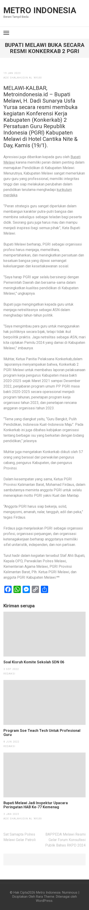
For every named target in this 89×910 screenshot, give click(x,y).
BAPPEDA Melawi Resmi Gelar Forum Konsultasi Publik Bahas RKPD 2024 (65, 839)
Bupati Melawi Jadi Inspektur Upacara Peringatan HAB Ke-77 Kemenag (35, 805)
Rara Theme (45, 897)
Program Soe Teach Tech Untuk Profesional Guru (41, 733)
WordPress (44, 901)
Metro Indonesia (39, 10)
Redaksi (9, 673)
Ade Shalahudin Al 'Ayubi (22, 77)
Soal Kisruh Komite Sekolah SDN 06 (33, 662)
